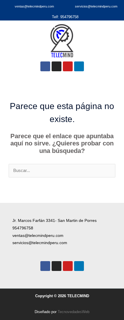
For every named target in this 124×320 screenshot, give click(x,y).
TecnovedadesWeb (73, 312)
